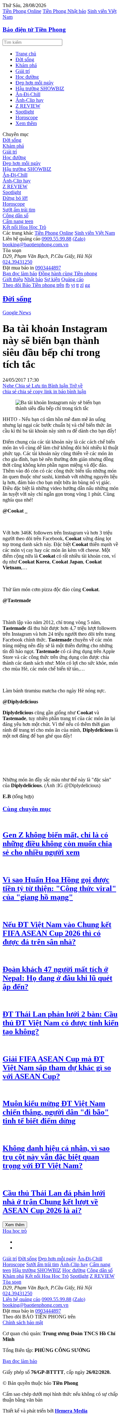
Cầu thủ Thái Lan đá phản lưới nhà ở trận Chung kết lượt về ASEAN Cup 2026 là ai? (54, 1202)
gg (87, 285)
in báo (60, 391)
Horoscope (26, 117)
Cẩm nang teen (18, 221)
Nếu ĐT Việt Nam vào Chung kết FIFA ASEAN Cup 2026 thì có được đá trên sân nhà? (57, 933)
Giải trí (22, 71)
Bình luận (58, 385)
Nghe (9, 385)
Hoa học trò (15, 1231)
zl (82, 285)
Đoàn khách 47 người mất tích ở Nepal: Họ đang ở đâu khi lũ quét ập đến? (57, 978)
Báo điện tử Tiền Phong (34, 29)
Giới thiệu (13, 279)
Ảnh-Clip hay (29, 100)
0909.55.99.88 (56, 238)
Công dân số (15, 215)
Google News (17, 312)
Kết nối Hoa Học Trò (24, 227)
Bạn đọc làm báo (20, 273)
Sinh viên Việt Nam (95, 233)
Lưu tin (40, 385)
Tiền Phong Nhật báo (64, 11)
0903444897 (48, 267)
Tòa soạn (12, 1282)
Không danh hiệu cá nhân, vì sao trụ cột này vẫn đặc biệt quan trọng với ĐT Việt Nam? (56, 1157)
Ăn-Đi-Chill (27, 94)
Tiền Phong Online (22, 11)
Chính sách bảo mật (23, 1322)
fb (68, 285)
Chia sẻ (23, 385)
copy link (43, 391)
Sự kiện (52, 279)
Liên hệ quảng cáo (21, 1299)
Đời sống (24, 59)
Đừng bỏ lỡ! (15, 198)
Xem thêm (26, 123)
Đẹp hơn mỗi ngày (34, 82)
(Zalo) (79, 238)
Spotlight (24, 111)
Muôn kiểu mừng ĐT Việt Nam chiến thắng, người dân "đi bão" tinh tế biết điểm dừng (56, 1112)
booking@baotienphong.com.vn (35, 244)
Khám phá (26, 65)
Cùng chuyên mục (27, 809)
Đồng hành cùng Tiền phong (67, 273)
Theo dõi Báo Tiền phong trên (33, 285)
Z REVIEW (27, 106)
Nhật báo (33, 279)
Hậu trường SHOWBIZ (39, 88)
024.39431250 (17, 262)
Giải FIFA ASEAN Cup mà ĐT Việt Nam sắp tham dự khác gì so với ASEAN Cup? (57, 1068)
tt (77, 285)
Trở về (76, 385)
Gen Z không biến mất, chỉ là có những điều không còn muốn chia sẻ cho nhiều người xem (57, 843)
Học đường (27, 77)
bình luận (76, 391)
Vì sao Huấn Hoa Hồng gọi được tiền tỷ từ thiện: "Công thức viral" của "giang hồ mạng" (59, 888)
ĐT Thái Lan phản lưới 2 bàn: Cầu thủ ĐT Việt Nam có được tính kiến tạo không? (60, 1023)
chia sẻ (10, 391)
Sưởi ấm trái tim (19, 209)
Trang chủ (25, 53)
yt (73, 285)
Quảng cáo (72, 279)
